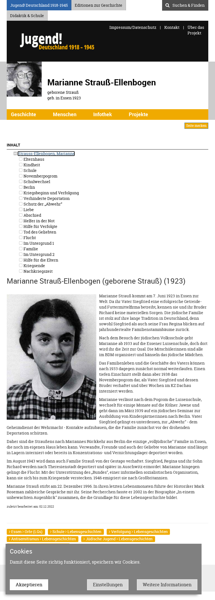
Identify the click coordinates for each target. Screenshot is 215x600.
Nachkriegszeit (38, 271)
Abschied (32, 215)
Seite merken (196, 125)
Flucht (29, 237)
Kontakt (171, 27)
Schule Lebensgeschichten (76, 531)
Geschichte (23, 114)
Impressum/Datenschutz (133, 27)
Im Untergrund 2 (39, 254)
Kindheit (31, 164)
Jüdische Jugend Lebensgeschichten (119, 538)
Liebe (28, 209)
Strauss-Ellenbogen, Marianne (46, 153)
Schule (30, 170)
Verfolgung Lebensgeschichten (139, 531)
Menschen (64, 114)
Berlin (29, 187)
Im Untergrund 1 (38, 243)
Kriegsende (34, 265)
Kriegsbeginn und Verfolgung (51, 192)
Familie (30, 248)
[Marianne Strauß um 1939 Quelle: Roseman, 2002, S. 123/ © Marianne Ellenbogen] (51, 356)
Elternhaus (33, 159)
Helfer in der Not (39, 220)
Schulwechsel (36, 181)
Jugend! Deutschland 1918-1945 (39, 4)
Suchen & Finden (188, 4)
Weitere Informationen (167, 585)
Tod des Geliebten (39, 232)
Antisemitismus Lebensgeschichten (43, 538)
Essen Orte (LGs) (26, 531)
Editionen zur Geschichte (98, 4)
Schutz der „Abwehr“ (42, 204)
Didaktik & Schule (27, 15)
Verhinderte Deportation (46, 198)
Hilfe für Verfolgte (40, 226)
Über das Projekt (196, 30)
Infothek (102, 114)
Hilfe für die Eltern (40, 260)
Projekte (138, 114)
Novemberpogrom (40, 176)
